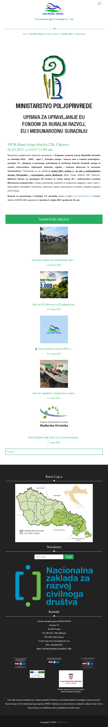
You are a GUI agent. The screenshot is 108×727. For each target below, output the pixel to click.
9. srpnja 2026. (54, 398)
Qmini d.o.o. (62, 722)
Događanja (80, 34)
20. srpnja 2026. (54, 354)
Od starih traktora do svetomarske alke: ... (54, 260)
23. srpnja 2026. (54, 309)
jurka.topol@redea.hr (82, 196)
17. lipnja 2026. (54, 442)
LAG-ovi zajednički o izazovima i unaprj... (54, 393)
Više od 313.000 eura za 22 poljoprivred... (54, 304)
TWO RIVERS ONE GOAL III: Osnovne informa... (54, 437)
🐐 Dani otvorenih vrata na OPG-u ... (54, 349)
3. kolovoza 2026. (54, 265)
